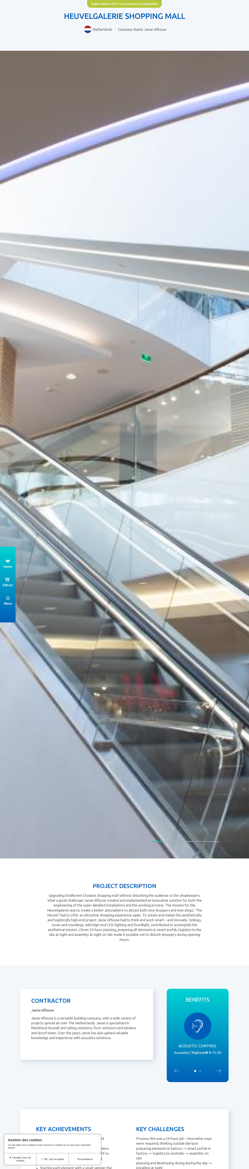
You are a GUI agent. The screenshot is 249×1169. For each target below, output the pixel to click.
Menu (8, 603)
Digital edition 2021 (104, 3)
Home (8, 566)
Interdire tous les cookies (21, 1159)
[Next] (240, 841)
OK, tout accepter (53, 1159)
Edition (8, 585)
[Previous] (228, 841)
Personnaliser (85, 1159)
